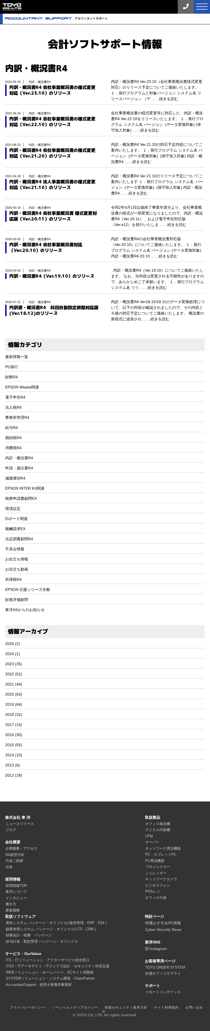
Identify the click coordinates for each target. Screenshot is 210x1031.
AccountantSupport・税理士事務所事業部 (39, 985)
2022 (9, 674)
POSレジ (152, 891)
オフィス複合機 (157, 824)
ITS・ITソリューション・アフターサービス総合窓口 (47, 960)
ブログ (10, 830)
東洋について (16, 892)
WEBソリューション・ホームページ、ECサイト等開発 (50, 972)
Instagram (157, 948)
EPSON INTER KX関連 (25, 488)
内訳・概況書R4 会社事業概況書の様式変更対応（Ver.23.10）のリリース (52, 90)
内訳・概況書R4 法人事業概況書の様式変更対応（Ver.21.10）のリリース (52, 184)
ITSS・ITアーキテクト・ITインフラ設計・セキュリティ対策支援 (57, 966)
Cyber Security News (163, 929)
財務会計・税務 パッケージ (29, 935)
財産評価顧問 (16, 599)
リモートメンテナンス (163, 992)
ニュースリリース (19, 824)
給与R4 (11, 427)
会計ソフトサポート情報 (105, 44)
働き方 (10, 904)
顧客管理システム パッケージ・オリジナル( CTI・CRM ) (51, 929)
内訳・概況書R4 (19, 458)
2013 (9, 765)
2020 (9, 694)
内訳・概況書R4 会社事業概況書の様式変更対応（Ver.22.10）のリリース (52, 121)
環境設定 (13, 508)
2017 (9, 724)
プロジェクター (157, 867)
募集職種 (12, 910)
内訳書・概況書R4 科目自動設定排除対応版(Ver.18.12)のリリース (53, 310)
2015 (9, 745)
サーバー (152, 842)
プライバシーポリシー (27, 1007)
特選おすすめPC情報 (163, 923)
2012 (9, 775)
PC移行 (11, 367)
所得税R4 (13, 579)
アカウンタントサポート (56, 18)
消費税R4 (13, 448)
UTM (149, 836)
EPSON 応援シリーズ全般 (27, 589)
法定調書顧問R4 (19, 539)
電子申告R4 (15, 397)
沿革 (9, 867)
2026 (9, 643)
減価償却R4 (15, 478)
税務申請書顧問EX (21, 498)
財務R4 (11, 377)
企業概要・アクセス (21, 848)
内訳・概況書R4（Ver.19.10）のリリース (51, 276)
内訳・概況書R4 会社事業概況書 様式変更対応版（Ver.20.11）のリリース (53, 216)
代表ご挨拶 (14, 861)
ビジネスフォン (157, 885)
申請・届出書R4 (19, 468)
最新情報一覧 (16, 357)
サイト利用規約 (166, 1007)
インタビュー (16, 898)
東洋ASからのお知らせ (25, 610)
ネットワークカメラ (161, 879)
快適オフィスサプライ (163, 973)
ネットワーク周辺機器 (163, 848)
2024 (9, 654)
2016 (9, 735)
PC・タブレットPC (160, 854)
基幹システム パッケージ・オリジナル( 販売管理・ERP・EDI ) (56, 923)
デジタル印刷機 (157, 830)
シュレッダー (156, 873)
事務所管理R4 (17, 417)
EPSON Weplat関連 (22, 387)
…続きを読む (166, 99)
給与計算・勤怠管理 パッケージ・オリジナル (42, 941)
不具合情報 (14, 549)
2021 (9, 684)
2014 (9, 755)
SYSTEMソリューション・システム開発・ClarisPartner (50, 978)
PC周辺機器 (154, 861)
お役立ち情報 (16, 559)
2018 (9, 714)
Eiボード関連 (16, 518)
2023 (9, 664)
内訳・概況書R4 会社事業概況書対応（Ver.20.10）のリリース (45, 247)
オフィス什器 (156, 898)
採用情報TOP (16, 886)
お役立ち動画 (16, 569)
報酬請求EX (15, 529)
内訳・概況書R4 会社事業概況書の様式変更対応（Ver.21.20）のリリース (52, 153)
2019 (9, 704)
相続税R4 (13, 437)
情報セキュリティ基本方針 (126, 1007)
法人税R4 (13, 407)
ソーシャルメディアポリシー (75, 1007)
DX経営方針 (15, 855)
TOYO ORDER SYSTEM (165, 967)
